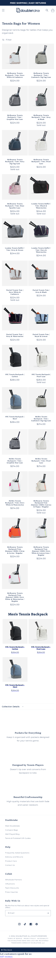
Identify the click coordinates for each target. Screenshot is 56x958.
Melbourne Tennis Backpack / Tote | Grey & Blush (41, 117)
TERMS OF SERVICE (15, 938)
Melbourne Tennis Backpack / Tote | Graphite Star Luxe (15, 117)
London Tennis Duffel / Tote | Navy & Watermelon (41, 250)
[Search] (47, 10)
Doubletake (21, 936)
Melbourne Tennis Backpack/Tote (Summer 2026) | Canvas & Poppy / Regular (41, 504)
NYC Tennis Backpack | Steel (14, 418)
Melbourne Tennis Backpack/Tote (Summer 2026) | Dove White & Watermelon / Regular (14, 597)
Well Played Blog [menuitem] (12, 834)
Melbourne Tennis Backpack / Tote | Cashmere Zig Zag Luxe (41, 75)
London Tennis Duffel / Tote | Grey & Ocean (14, 249)
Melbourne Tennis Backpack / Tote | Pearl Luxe (41, 161)
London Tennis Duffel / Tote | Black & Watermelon (41, 206)
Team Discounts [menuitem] (12, 888)
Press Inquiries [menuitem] (11, 892)
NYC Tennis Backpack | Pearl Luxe (41, 375)
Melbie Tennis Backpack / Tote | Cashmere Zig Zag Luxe (41, 419)
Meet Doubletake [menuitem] (12, 826)
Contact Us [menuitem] (10, 865)
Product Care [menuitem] (11, 861)
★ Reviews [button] (6, 950)
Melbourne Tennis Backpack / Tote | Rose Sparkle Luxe (14, 206)
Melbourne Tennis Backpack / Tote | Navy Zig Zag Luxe (14, 161)
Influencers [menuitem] (10, 884)
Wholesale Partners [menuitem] (13, 880)
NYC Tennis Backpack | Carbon (14, 375)
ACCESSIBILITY (42, 938)
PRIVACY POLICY (30, 938)
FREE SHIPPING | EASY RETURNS (28, 3)
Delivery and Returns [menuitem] (14, 857)
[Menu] (3, 10)
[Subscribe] (48, 913)
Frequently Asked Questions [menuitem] (17, 853)
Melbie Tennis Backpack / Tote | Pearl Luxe (41, 461)
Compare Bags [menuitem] (11, 830)
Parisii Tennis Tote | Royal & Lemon (41, 335)
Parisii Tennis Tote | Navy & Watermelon (14, 335)
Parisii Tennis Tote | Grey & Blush (41, 291)
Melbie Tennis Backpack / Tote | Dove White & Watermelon (14, 503)
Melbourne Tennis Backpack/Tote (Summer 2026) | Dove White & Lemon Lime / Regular (41, 551)
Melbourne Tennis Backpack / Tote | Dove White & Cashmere (14, 75)
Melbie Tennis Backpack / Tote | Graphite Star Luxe (15, 461)
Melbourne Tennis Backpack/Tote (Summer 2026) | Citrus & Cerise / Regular (14, 550)
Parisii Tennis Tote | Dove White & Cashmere (14, 292)
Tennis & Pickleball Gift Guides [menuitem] (18, 838)
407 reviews (6, 956)
